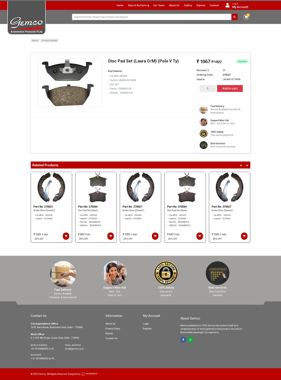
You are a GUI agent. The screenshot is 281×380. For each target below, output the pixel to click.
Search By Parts (137, 5)
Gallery (188, 5)
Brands (109, 333)
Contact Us (112, 338)
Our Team (158, 5)
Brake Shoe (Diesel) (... (44, 210)
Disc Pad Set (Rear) (88, 210)
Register (147, 328)
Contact (214, 5)
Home (120, 5)
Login (146, 323)
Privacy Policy (113, 328)
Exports (201, 5)
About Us (174, 5)
